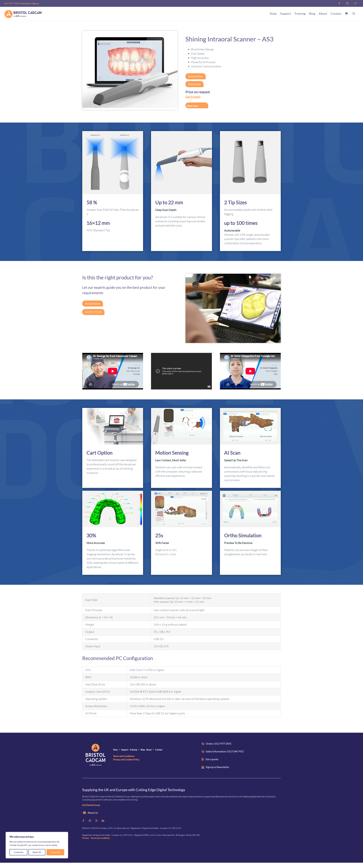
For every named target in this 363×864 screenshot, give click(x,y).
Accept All (55, 852)
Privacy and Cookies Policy (126, 759)
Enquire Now (195, 76)
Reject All (37, 852)
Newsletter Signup (30, 3)
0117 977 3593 (11, 3)
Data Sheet (194, 84)
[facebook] (83, 820)
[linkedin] (103, 820)
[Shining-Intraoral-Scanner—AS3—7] (130, 33)
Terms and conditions (100, 838)
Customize (18, 852)
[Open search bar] (353, 13)
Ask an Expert (92, 303)
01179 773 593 (93, 312)
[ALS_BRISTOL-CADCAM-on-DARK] (95, 755)
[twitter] (96, 820)
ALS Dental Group (91, 805)
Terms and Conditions (123, 756)
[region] (37, 845)
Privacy (85, 838)
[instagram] (90, 820)
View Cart (192, 105)
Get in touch (192, 96)
